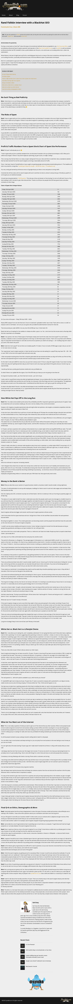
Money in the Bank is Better (8, 82)
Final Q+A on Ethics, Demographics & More (11, 89)
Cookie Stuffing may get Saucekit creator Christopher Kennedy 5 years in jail (36, 956)
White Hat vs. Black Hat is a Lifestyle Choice (12, 85)
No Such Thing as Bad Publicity (9, 74)
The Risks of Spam (6, 76)
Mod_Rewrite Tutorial (31, 966)
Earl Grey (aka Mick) (62, 46)
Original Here (11, 36)
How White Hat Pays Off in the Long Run (11, 80)
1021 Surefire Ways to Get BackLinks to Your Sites (38, 950)
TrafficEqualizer (22, 178)
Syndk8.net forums (36, 873)
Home (3, 15)
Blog (17, 15)
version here (24, 36)
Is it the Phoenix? (30, 944)
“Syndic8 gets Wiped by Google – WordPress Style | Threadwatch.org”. (36, 166)
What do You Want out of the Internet (10, 87)
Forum (25, 15)
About (11, 15)
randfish (58, 48)
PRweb (18, 34)
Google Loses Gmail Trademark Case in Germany (38, 961)
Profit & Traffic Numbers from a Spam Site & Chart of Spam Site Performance (19, 78)
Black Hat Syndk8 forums (45, 48)
